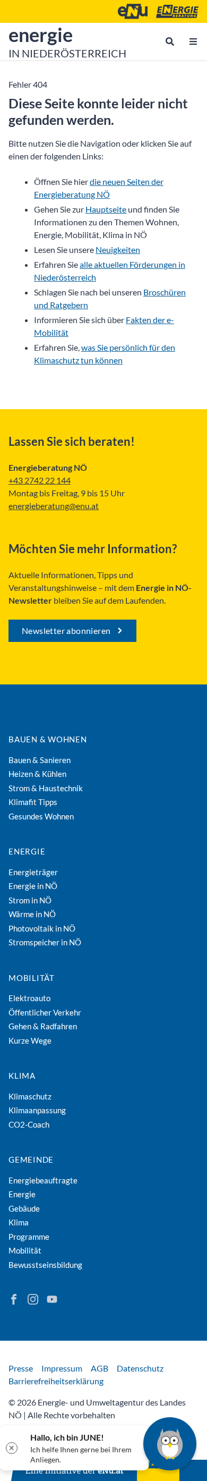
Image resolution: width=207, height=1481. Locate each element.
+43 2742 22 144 (39, 480)
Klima (22, 1075)
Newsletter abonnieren (66, 630)
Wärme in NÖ (32, 914)
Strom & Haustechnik (45, 788)
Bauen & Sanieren (39, 760)
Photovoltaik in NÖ (41, 928)
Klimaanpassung (37, 1110)
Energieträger (33, 872)
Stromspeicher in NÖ (44, 942)
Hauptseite (105, 209)
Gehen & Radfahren (42, 1026)
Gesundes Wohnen (41, 816)
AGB (99, 1368)
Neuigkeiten (118, 249)
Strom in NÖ (29, 900)
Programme (28, 1236)
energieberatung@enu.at (53, 506)
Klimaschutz (29, 1096)
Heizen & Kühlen (37, 773)
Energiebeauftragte (42, 1180)
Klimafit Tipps (32, 802)
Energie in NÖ (32, 886)
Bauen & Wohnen (47, 739)
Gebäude (24, 1208)
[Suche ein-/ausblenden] (170, 41)
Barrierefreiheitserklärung (56, 1381)
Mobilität (31, 978)
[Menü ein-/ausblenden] (193, 41)
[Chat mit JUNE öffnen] (169, 1443)
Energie (26, 851)
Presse (20, 1368)
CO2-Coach (28, 1124)
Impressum (61, 1368)
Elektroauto (29, 998)
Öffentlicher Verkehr (44, 1012)
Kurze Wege (29, 1040)
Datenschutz (140, 1368)
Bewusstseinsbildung (45, 1265)
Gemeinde (31, 1159)
